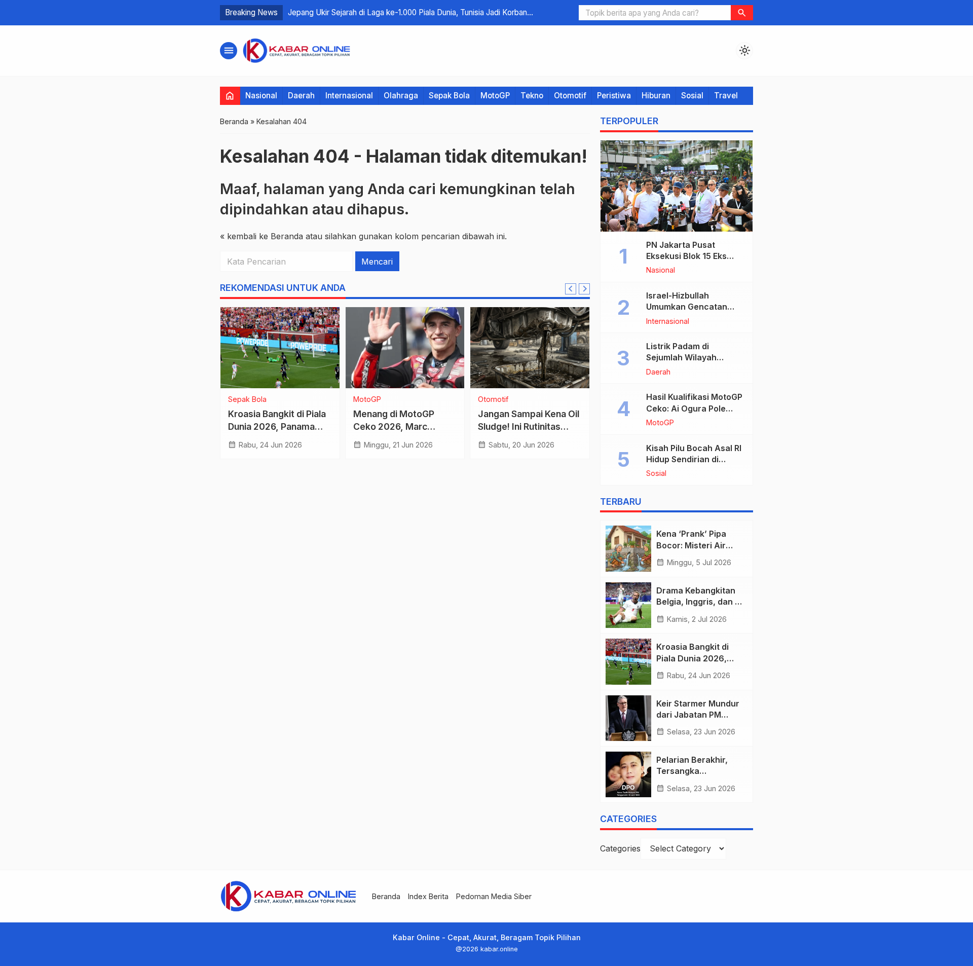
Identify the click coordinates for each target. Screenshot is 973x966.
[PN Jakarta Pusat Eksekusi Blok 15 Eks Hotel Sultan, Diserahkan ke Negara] (677, 186)
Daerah (301, 95)
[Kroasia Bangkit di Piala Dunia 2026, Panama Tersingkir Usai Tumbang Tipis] (280, 347)
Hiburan (656, 95)
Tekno (531, 95)
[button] (742, 12)
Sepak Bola (449, 95)
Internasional (349, 95)
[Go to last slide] (570, 288)
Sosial (692, 95)
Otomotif (570, 95)
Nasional (261, 95)
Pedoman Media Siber (494, 896)
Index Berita (428, 896)
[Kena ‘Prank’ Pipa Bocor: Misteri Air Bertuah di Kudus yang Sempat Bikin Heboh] (628, 548)
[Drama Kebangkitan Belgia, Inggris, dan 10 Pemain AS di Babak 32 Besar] (628, 605)
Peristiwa (614, 95)
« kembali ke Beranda (261, 236)
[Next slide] (584, 288)
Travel (726, 95)
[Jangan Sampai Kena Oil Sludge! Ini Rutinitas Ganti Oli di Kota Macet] (529, 347)
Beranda (386, 896)
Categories (620, 848)
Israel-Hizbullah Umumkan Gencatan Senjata (686, 306)
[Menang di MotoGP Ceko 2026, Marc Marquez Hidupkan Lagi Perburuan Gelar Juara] (405, 347)
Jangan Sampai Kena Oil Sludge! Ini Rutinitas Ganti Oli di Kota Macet (528, 426)
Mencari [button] (377, 261)
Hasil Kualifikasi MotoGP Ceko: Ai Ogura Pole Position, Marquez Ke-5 (694, 408)
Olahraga (401, 95)
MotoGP (495, 95)
